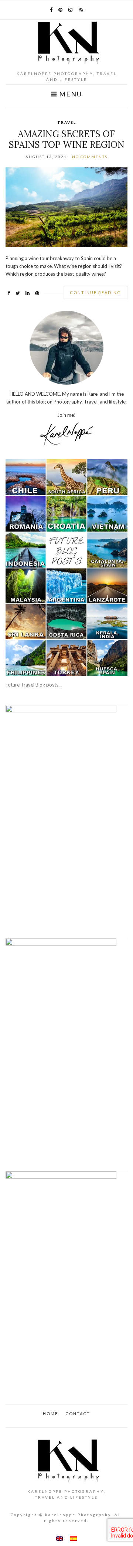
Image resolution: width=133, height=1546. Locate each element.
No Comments (90, 156)
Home (50, 1413)
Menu (69, 94)
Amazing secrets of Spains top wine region (67, 139)
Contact (77, 1413)
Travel (66, 122)
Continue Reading (95, 292)
